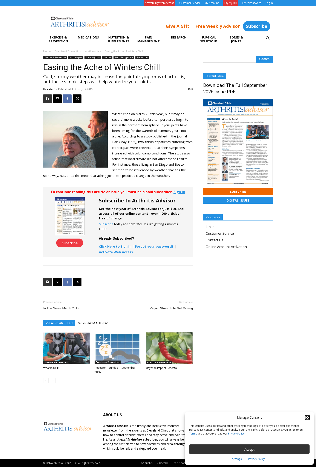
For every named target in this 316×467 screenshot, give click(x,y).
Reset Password (251, 3)
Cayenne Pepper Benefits (161, 368)
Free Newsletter (182, 463)
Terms (193, 433)
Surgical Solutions (209, 39)
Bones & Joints (236, 39)
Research (178, 37)
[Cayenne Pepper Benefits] (169, 348)
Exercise (107, 57)
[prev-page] (46, 380)
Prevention (142, 57)
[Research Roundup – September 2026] (118, 348)
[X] (77, 98)
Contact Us (214, 240)
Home (47, 51)
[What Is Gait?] (66, 348)
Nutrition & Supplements (118, 39)
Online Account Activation (226, 246)
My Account (212, 3)
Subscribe (256, 26)
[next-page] (52, 380)
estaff (51, 89)
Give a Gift (177, 26)
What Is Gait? (51, 368)
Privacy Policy (236, 433)
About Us (146, 463)
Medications (88, 37)
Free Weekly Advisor (217, 26)
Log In (269, 3)
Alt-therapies (93, 51)
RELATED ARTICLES (59, 323)
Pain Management (148, 39)
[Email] (57, 98)
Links (210, 226)
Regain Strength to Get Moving (171, 308)
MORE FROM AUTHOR (93, 323)
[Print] (47, 98)
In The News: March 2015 (61, 308)
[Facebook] (67, 98)
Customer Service (190, 3)
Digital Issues (238, 200)
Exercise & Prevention (58, 39)
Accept (249, 449)
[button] (307, 417)
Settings (237, 459)
